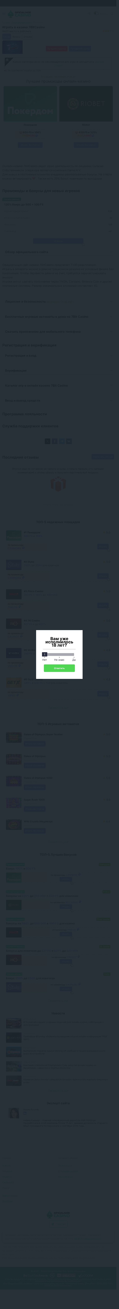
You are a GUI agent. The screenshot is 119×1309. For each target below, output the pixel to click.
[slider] (44, 654)
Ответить (59, 668)
